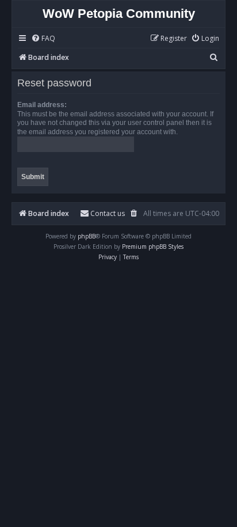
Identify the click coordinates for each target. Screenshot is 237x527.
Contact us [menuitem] (107, 213)
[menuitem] (43, 39)
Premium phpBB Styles (153, 246)
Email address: (42, 105)
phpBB (86, 236)
